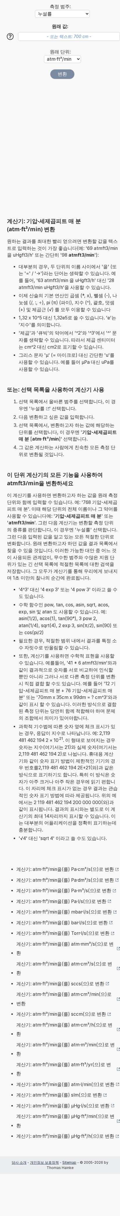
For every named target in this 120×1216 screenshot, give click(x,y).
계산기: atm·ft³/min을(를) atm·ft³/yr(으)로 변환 (63, 1069)
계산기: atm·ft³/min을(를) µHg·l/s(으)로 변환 (63, 1106)
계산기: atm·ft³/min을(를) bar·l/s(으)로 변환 (62, 923)
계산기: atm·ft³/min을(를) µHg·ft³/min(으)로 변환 (65, 1121)
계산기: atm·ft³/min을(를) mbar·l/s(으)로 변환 (64, 912)
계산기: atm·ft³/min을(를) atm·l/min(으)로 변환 (65, 1084)
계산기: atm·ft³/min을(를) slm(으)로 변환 (59, 1095)
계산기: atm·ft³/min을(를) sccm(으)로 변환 (61, 1014)
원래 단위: (60, 52)
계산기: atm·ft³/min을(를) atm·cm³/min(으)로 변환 (64, 998)
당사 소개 (19, 1162)
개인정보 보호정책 (44, 1162)
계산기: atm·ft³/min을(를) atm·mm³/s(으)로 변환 (65, 948)
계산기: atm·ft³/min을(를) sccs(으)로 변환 (60, 984)
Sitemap (69, 1162)
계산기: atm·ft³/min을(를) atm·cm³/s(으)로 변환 (64, 968)
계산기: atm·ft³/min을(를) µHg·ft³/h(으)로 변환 (65, 1136)
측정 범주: (60, 6)
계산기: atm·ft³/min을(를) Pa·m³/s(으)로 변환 (63, 890)
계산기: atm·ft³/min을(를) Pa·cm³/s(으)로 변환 (65, 869)
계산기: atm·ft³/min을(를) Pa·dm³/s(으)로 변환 (65, 880)
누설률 (38, 408)
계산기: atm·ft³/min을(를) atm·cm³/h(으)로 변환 (64, 1029)
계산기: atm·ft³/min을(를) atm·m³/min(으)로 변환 (65, 1049)
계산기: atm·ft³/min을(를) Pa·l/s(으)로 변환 (61, 901)
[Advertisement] (60, 148)
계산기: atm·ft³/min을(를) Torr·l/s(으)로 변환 (63, 933)
